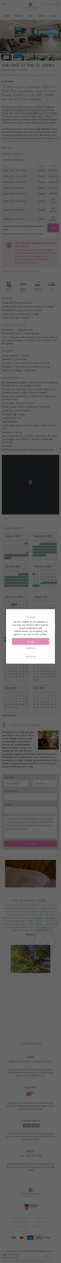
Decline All (30, 647)
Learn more (30, 656)
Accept (30, 641)
